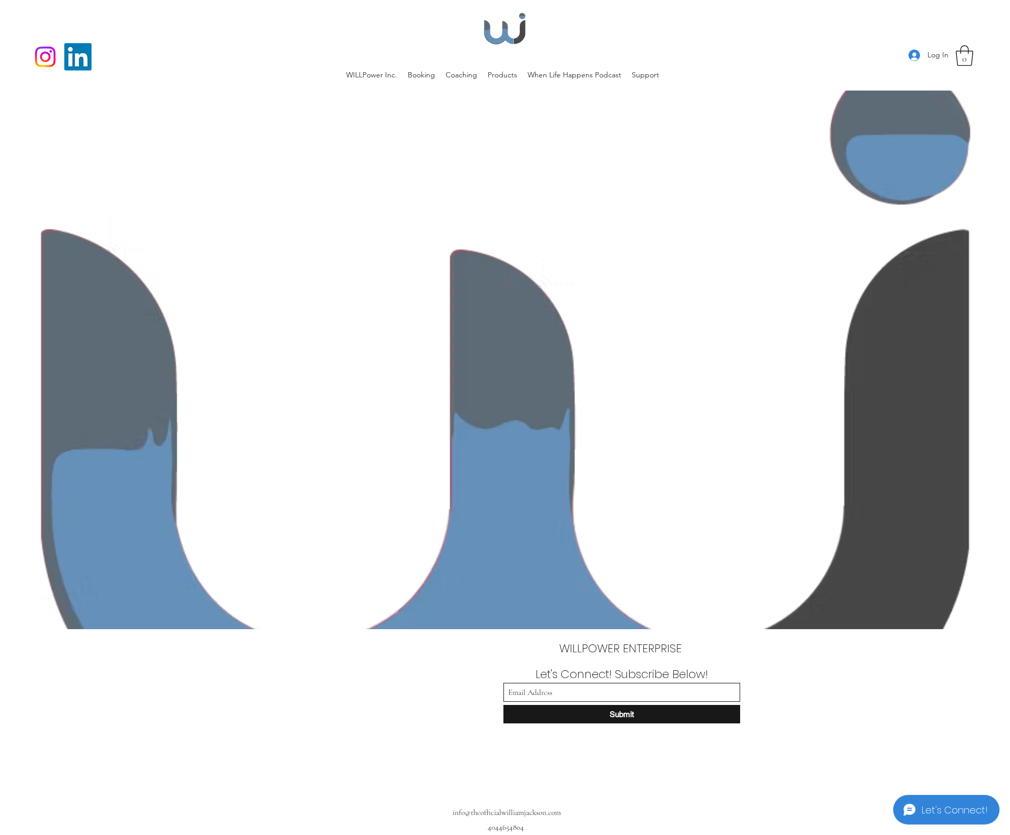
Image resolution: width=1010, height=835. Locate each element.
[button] (964, 55)
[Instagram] (45, 57)
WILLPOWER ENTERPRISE (622, 648)
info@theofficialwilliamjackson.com (506, 812)
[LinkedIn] (78, 57)
